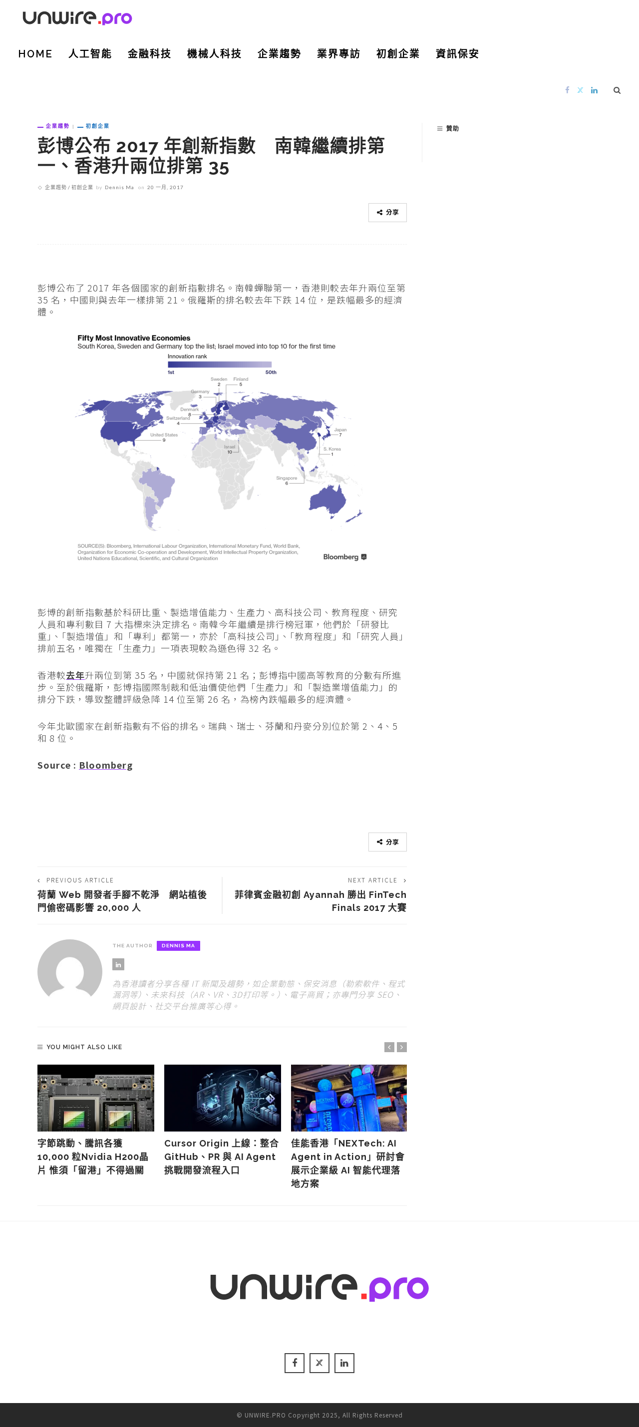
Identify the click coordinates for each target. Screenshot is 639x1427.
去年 (75, 674)
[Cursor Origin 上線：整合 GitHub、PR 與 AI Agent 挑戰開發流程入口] (222, 1098)
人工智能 (90, 54)
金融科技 (150, 54)
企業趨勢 (280, 54)
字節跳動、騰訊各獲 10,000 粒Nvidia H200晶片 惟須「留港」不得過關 (93, 1156)
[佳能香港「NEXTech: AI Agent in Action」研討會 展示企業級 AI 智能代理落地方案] (349, 1098)
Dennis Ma (119, 187)
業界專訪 (339, 54)
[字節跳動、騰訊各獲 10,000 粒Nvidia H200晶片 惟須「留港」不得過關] (95, 1098)
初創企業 (398, 54)
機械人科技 (214, 54)
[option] (95, 1121)
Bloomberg (106, 764)
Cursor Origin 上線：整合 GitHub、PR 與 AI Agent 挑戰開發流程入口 (225, 1156)
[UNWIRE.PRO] (77, 16)
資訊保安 (458, 54)
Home (35, 54)
